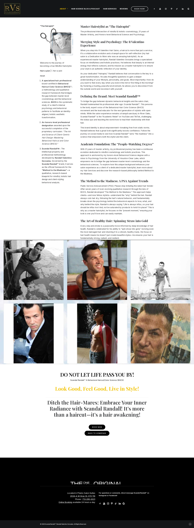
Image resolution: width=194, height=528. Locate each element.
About (63, 9)
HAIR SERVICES (110, 9)
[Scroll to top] (190, 524)
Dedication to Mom (98, 56)
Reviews (124, 9)
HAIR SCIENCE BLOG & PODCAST (85, 9)
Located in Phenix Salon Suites (81, 493)
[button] (154, 8)
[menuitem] (63, 8)
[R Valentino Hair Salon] (12, 9)
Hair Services (90, 170)
